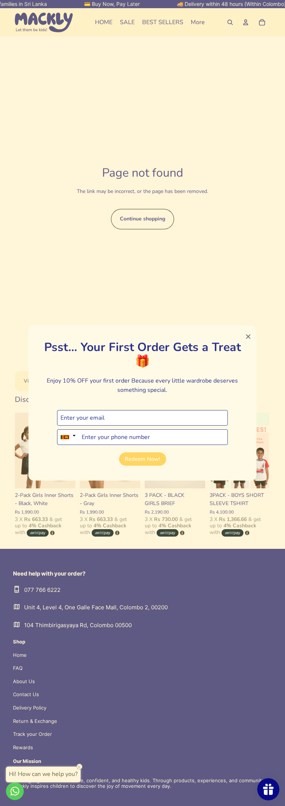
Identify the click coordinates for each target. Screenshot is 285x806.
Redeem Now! (142, 459)
